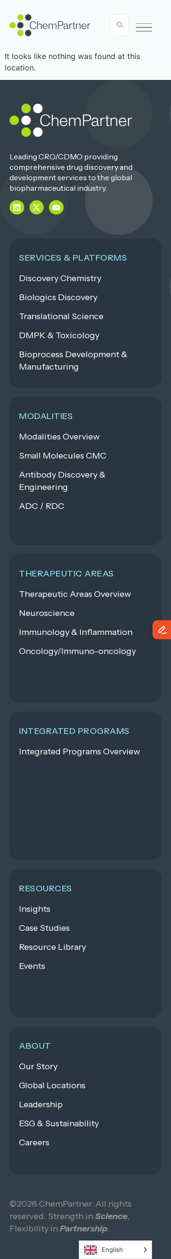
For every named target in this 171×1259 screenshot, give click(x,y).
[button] (144, 28)
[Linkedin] (17, 207)
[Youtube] (56, 207)
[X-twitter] (36, 207)
